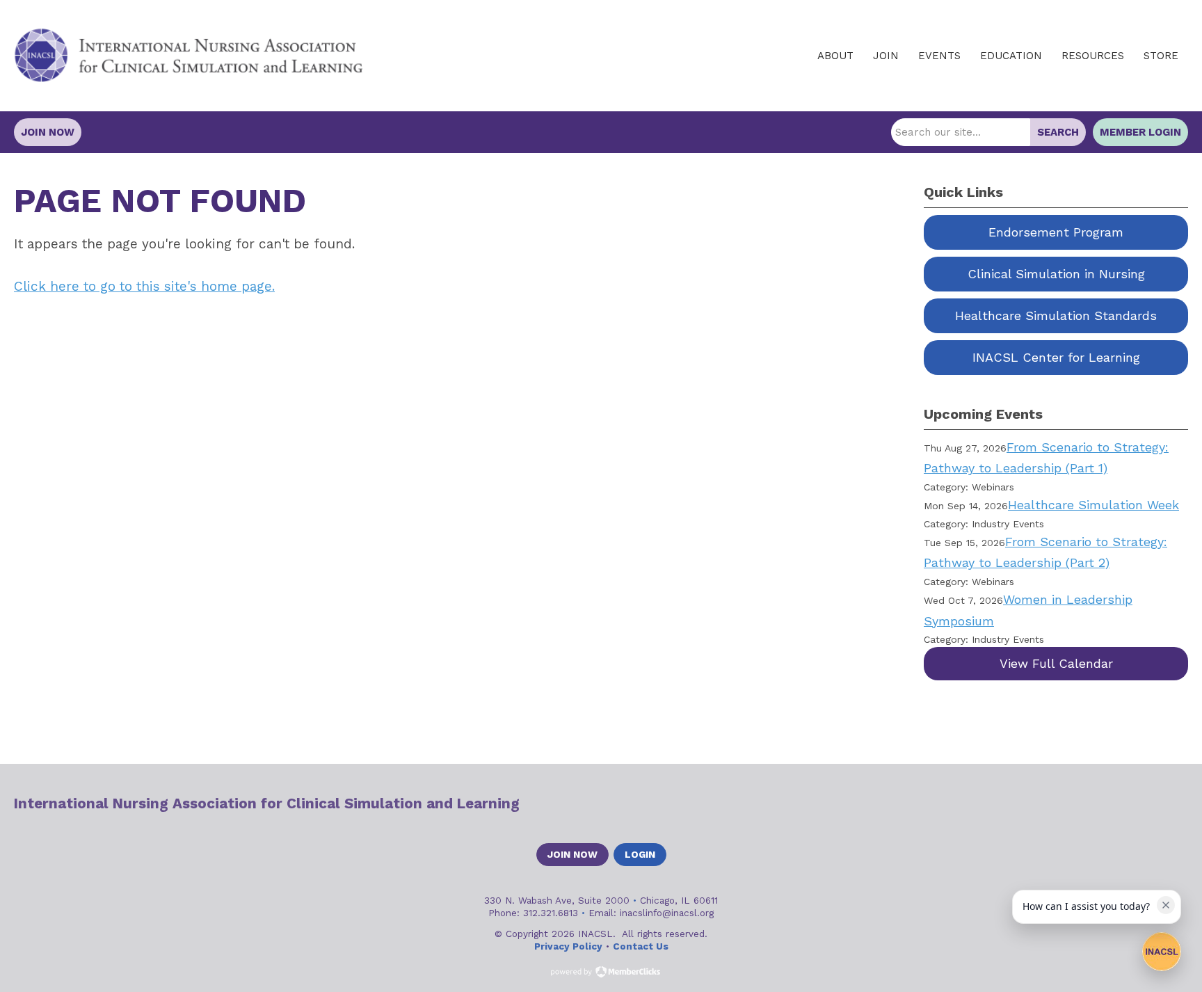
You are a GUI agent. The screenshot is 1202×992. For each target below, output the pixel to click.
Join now (572, 854)
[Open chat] (1161, 951)
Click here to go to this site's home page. (144, 286)
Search (1058, 132)
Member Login (1140, 132)
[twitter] (1129, 803)
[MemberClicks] (188, 55)
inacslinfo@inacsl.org (667, 912)
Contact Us (640, 946)
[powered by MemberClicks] (601, 973)
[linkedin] (1154, 803)
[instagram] (1178, 803)
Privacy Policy (568, 946)
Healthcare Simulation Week (1093, 504)
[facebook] (1105, 803)
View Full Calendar (1056, 663)
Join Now (47, 132)
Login (640, 854)
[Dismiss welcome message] (1166, 905)
